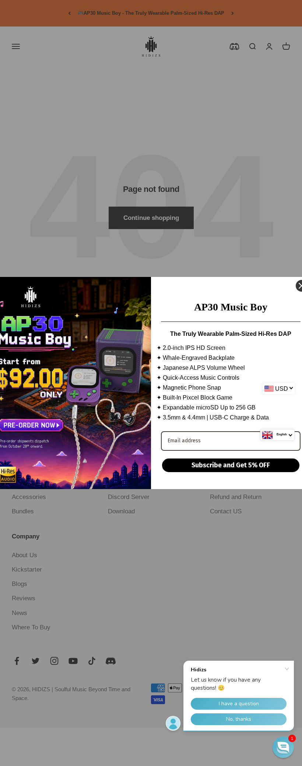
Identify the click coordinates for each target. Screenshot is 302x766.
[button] (283, 747)
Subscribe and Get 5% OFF (231, 465)
